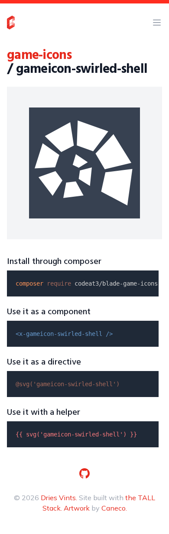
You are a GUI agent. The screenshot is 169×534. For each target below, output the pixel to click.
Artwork (77, 508)
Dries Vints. (59, 497)
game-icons (39, 55)
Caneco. (114, 508)
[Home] (11, 22)
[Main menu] (157, 22)
